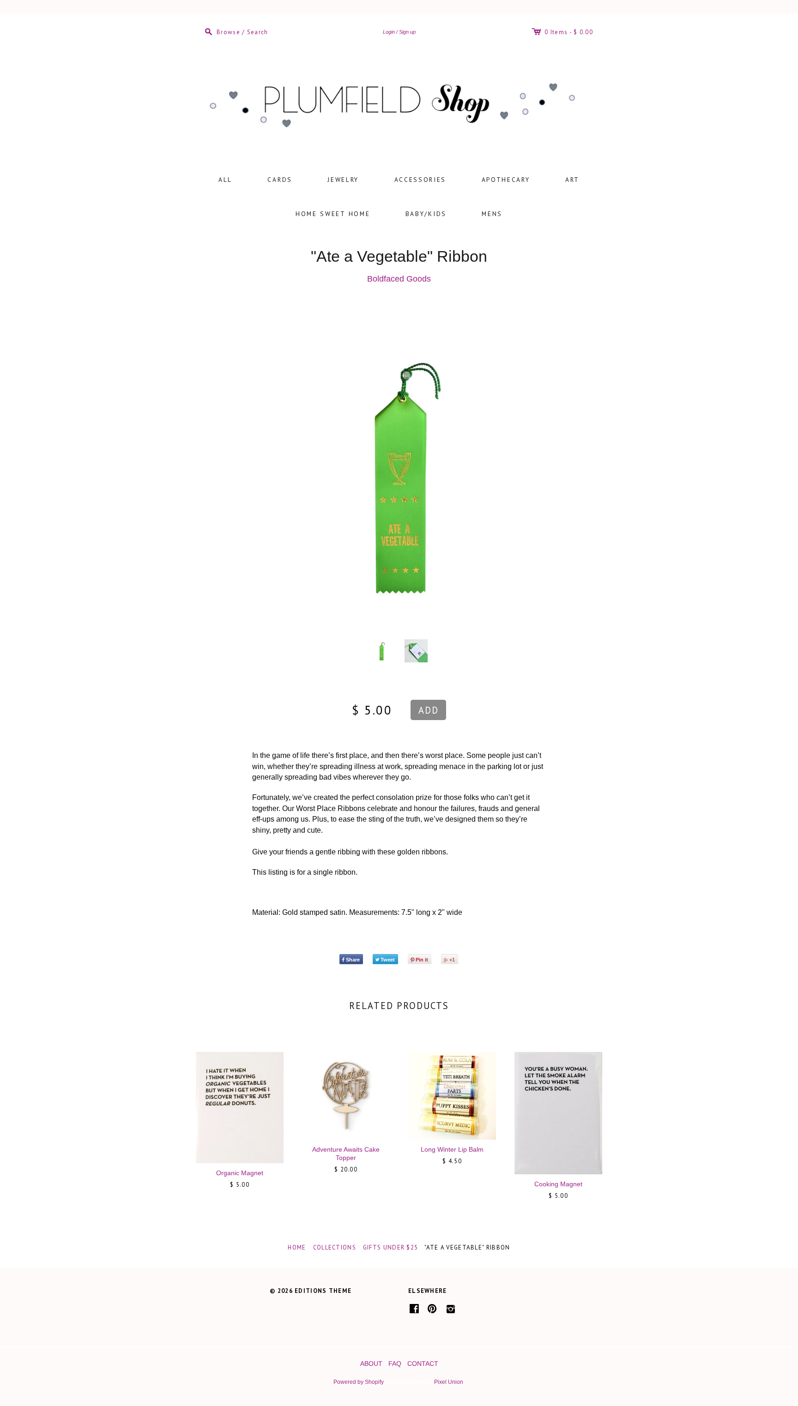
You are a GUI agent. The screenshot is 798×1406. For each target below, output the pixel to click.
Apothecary (506, 179)
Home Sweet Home (333, 214)
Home (297, 1247)
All (225, 179)
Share (353, 959)
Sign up (407, 32)
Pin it (422, 959)
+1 (452, 959)
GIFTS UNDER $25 (390, 1247)
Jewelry (343, 179)
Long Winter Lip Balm (452, 1149)
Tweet (388, 959)
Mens (492, 214)
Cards (279, 179)
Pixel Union (448, 1382)
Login (389, 32)
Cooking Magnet (558, 1184)
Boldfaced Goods (399, 278)
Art (572, 179)
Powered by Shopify (358, 1382)
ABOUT (371, 1363)
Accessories (420, 179)
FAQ (394, 1363)
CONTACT (422, 1363)
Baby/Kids (426, 214)
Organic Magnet (239, 1173)
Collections (334, 1247)
